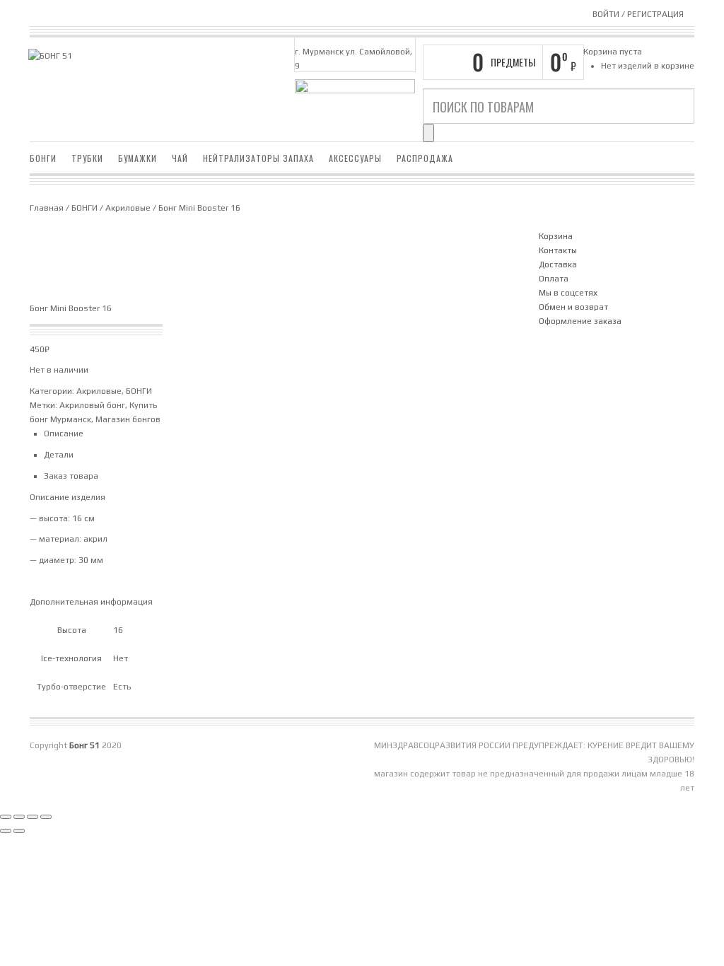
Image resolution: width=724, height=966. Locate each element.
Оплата (553, 279)
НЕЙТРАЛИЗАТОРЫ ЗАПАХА (258, 158)
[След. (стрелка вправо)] (19, 831)
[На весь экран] (19, 817)
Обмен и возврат (573, 307)
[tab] (284, 433)
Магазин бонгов (127, 419)
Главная (47, 208)
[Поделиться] (32, 817)
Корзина (556, 236)
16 (118, 630)
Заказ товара (71, 476)
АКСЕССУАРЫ (355, 158)
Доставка (558, 264)
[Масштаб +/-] (5, 817)
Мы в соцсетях (568, 293)
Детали (59, 455)
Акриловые (128, 208)
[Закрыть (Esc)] (46, 817)
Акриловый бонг (92, 405)
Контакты (558, 250)
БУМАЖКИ (137, 158)
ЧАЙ (180, 158)
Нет (120, 658)
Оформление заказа (580, 321)
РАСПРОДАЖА (425, 158)
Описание (63, 433)
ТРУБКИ (87, 158)
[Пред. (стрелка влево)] (5, 831)
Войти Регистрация (638, 14)
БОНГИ (43, 158)
